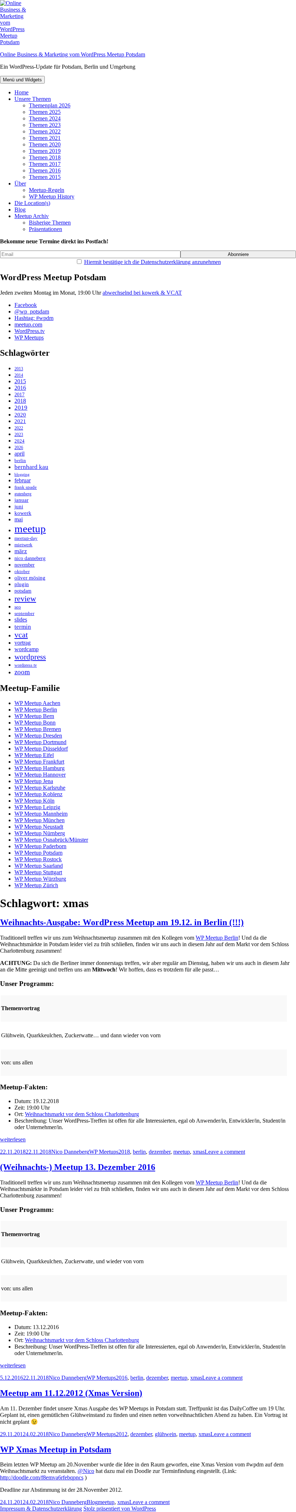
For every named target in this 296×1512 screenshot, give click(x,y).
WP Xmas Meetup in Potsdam (55, 1449)
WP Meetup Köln (34, 801)
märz (20, 551)
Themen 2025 (45, 112)
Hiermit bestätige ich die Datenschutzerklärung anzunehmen (152, 262)
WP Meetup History (51, 196)
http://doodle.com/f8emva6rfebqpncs (41, 1477)
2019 (20, 407)
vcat (21, 635)
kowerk (22, 513)
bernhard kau (31, 467)
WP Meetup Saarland (38, 866)
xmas (199, 1152)
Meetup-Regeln (46, 190)
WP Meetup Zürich (36, 885)
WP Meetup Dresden (38, 735)
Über (20, 183)
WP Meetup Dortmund (40, 742)
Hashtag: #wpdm (33, 318)
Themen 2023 (45, 125)
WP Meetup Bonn (35, 722)
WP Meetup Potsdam (38, 853)
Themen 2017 (45, 164)
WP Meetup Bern (34, 716)
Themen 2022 (45, 131)
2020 (20, 414)
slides (20, 619)
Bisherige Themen (50, 222)
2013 (18, 369)
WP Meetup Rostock (38, 859)
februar (22, 480)
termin (22, 626)
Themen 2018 (45, 157)
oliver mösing (29, 578)
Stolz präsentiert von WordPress (119, 1508)
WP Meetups (29, 337)
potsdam (22, 591)
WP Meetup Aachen (37, 703)
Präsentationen (45, 229)
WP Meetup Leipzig (37, 807)
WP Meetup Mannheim (41, 814)
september (24, 613)
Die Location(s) (32, 203)
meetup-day (26, 538)
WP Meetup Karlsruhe (39, 788)
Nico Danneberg (70, 1152)
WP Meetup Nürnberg (39, 833)
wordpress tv (25, 665)
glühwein (165, 1434)
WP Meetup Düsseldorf (41, 749)
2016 (20, 388)
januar (21, 500)
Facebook (25, 305)
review (25, 598)
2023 (18, 434)
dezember (159, 1152)
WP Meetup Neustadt (38, 827)
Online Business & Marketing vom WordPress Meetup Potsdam (72, 54)
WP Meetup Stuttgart (38, 872)
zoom (22, 672)
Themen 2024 (45, 118)
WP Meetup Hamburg (39, 768)
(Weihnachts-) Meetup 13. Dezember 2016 (77, 1167)
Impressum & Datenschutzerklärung (41, 1508)
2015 (20, 381)
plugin (21, 584)
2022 (18, 428)
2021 (20, 421)
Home (21, 92)
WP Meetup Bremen (37, 729)
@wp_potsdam (31, 311)
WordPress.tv (29, 331)
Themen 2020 (45, 144)
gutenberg (22, 494)
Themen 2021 (45, 138)
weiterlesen (13, 1139)
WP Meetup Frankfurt (39, 762)
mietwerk (23, 544)
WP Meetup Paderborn (40, 846)
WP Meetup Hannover (40, 775)
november (24, 565)
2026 (18, 447)
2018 (20, 401)
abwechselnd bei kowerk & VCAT (142, 293)
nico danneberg (29, 558)
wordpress (30, 657)
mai (18, 519)
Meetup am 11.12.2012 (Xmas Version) (71, 1393)
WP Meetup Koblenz (38, 794)
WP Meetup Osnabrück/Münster (51, 840)
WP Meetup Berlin (35, 709)
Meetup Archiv (31, 216)
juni (18, 506)
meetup (30, 528)
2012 (121, 1434)
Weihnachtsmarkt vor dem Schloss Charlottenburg (82, 1114)
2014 (18, 375)
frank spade (25, 487)
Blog (20, 209)
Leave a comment (225, 1152)
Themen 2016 (45, 170)
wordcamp (26, 649)
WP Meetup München (39, 820)
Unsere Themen (32, 99)
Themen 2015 (45, 177)
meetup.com (28, 324)
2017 (19, 394)
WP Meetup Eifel (34, 755)
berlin (20, 460)
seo (17, 607)
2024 (19, 441)
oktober (22, 571)
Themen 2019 (45, 151)
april (19, 453)
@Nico (86, 1471)
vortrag (22, 643)
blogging (22, 475)
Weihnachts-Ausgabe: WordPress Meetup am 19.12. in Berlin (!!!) (122, 922)
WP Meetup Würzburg (40, 879)
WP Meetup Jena (33, 781)
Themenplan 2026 (49, 105)
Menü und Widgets (22, 79)
